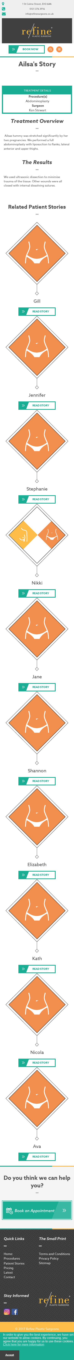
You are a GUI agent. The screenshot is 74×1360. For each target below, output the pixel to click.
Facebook (15, 1312)
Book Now (30, 49)
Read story (40, 312)
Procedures (12, 1258)
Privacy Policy (49, 1258)
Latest (8, 1272)
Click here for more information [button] (23, 1344)
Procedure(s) (38, 96)
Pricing (8, 1268)
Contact (9, 1277)
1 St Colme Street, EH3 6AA (36, 4)
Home (8, 1254)
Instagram (7, 1312)
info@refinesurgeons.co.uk (39, 13)
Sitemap (45, 1263)
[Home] (37, 30)
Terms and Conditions (54, 1254)
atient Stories (15, 1263)
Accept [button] (9, 1355)
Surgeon (38, 105)
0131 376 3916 (37, 8)
